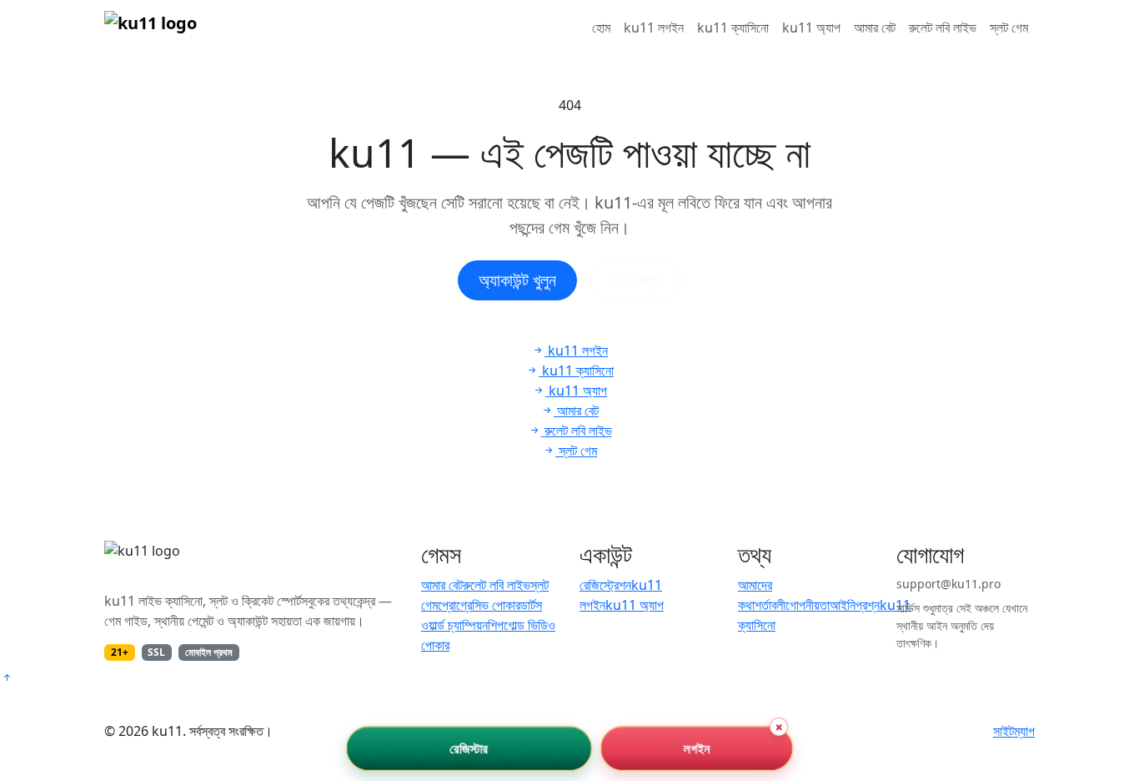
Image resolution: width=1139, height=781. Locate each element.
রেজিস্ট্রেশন (605, 585)
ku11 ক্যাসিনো (733, 27)
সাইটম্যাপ (1014, 731)
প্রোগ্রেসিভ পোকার (479, 605)
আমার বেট (875, 27)
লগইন (697, 748)
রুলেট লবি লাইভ (942, 27)
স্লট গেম (1009, 27)
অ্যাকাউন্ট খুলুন (517, 280)
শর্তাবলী (770, 605)
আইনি (843, 605)
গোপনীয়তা (807, 605)
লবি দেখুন (635, 280)
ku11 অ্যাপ (811, 27)
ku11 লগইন (654, 27)
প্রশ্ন (868, 605)
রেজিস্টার (469, 748)
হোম (601, 27)
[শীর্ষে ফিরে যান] (6, 678)
